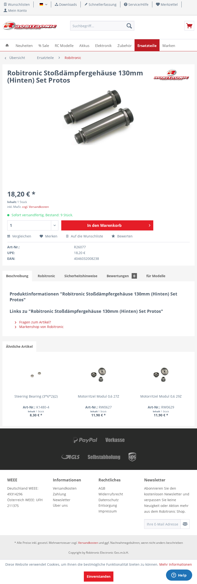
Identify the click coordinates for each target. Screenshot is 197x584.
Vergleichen (21, 236)
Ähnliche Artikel (19, 346)
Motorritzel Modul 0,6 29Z (161, 396)
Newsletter (61, 500)
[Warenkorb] (189, 26)
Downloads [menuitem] (67, 4)
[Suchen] (129, 26)
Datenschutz (108, 500)
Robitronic (46, 276)
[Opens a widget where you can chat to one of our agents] (179, 576)
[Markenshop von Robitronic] (171, 77)
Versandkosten (65, 488)
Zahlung (59, 494)
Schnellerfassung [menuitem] (102, 4)
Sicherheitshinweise (80, 276)
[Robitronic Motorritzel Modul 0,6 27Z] (98, 375)
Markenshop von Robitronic (41, 326)
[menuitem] (167, 4)
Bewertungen (121, 276)
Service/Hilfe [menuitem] (137, 4)
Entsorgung (107, 505)
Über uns (60, 505)
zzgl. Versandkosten (35, 207)
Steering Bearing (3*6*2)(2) (36, 396)
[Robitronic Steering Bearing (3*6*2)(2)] (36, 375)
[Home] (7, 45)
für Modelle (155, 276)
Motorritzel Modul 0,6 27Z (98, 396)
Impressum (107, 511)
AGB (101, 488)
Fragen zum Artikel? (34, 322)
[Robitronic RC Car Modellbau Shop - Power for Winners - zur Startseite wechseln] (29, 27)
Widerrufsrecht (110, 494)
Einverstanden (99, 576)
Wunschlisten (18, 4)
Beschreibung (17, 276)
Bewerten (124, 236)
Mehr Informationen (175, 564)
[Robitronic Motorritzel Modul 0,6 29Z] (161, 375)
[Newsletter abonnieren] (185, 524)
